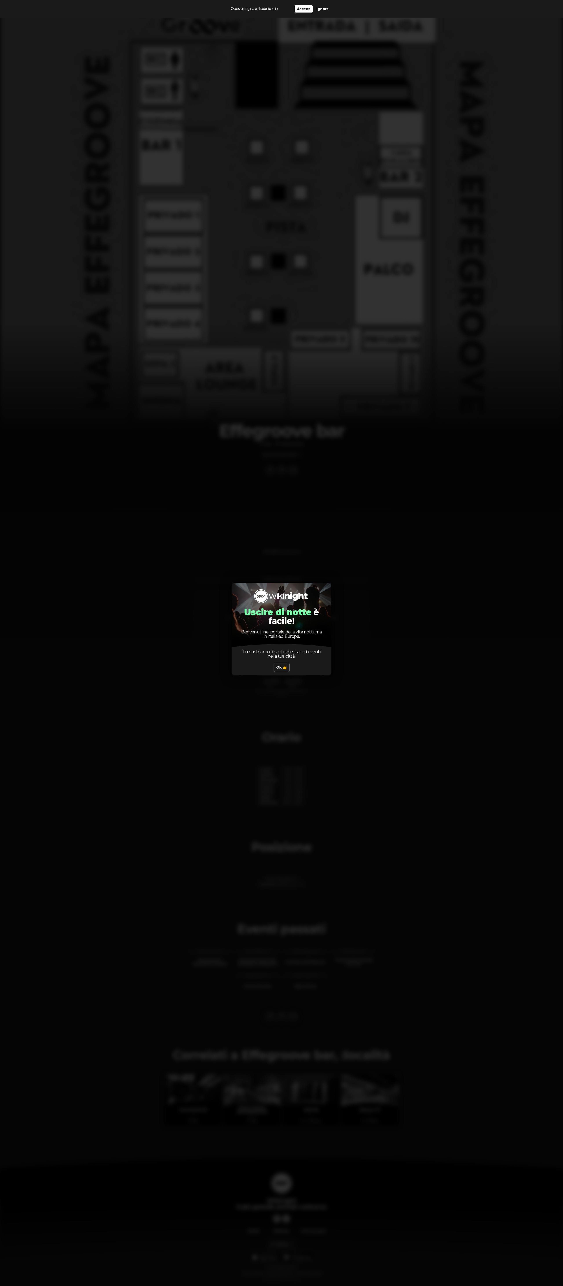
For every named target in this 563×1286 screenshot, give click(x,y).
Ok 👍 (281, 667)
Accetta (303, 9)
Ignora (322, 9)
